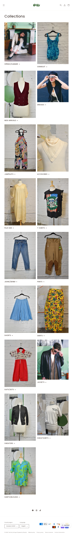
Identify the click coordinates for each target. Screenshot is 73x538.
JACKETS (40, 382)
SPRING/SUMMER (11, 64)
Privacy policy (40, 532)
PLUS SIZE (8, 228)
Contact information (60, 532)
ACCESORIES (42, 174)
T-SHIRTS (41, 228)
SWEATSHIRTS (43, 438)
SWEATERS (8, 443)
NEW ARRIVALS (10, 120)
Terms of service (49, 532)
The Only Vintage (12, 532)
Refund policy (31, 532)
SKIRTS (40, 336)
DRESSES (40, 105)
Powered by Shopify (22, 532)
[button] (4, 5)
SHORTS (7, 335)
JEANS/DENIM (9, 282)
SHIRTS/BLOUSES (11, 497)
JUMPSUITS (8, 174)
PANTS (39, 282)
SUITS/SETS (9, 389)
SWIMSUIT (41, 67)
